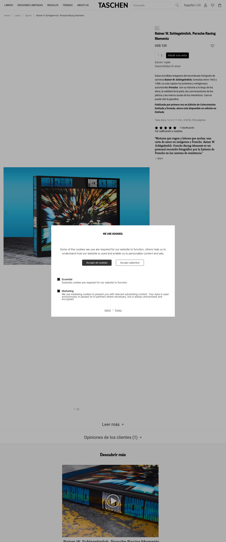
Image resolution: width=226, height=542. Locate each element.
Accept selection (129, 262)
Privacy (118, 310)
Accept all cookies (96, 262)
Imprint (108, 310)
